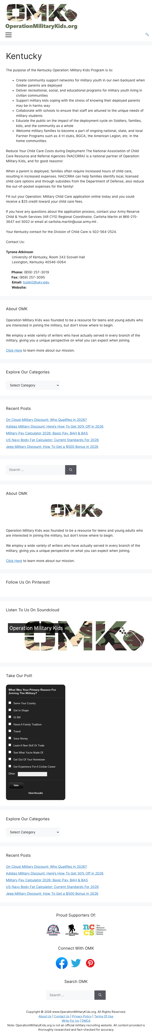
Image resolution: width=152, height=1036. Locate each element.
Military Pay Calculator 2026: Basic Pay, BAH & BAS (47, 433)
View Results (35, 793)
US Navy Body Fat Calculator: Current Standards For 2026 (52, 440)
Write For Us (70, 1021)
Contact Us (61, 1016)
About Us (45, 1016)
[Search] (70, 470)
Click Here (14, 350)
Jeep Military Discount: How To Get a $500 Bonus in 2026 (52, 447)
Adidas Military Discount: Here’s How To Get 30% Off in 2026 (55, 426)
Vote (16, 785)
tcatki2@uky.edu (36, 282)
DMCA (86, 1021)
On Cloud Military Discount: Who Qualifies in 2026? (46, 420)
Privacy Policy (82, 1016)
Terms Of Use (103, 1016)
